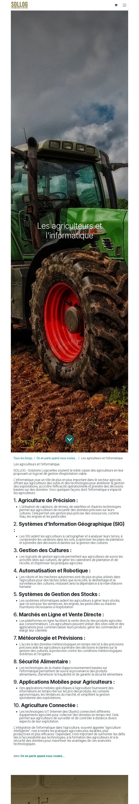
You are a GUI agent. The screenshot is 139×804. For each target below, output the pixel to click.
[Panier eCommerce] (115, 5)
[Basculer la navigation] (124, 5)
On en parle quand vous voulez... (57, 458)
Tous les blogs (23, 458)
